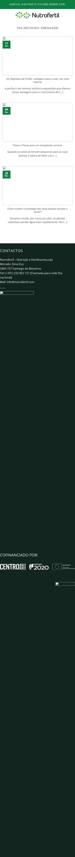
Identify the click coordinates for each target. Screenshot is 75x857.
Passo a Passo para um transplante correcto (37, 145)
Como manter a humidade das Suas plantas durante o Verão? (38, 210)
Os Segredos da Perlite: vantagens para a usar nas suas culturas (37, 80)
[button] (5, 15)
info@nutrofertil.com (20, 282)
